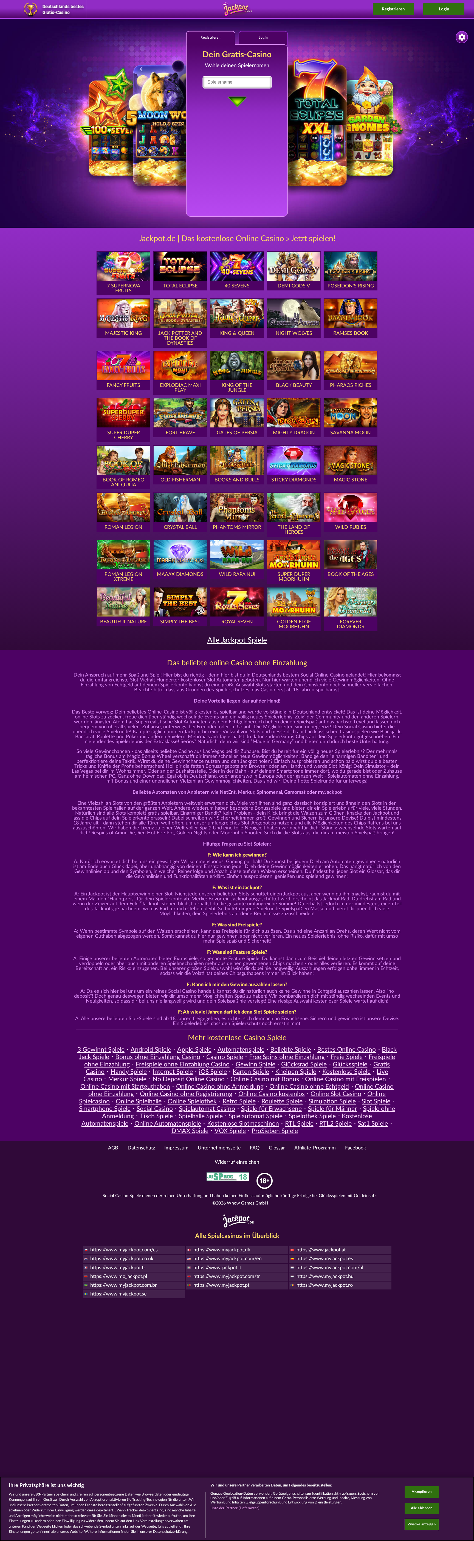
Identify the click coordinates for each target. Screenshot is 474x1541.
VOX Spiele (230, 1131)
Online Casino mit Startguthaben (125, 1087)
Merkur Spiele (127, 1079)
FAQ (254, 1148)
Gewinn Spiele (255, 1064)
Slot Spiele (376, 1101)
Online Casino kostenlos (271, 1094)
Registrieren (393, 9)
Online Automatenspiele (167, 1124)
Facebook (355, 1148)
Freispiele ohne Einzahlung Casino (183, 1064)
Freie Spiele (347, 1057)
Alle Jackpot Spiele (237, 640)
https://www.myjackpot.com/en (227, 1258)
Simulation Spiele (332, 1101)
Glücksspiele (350, 1064)
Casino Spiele (224, 1057)
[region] (237, 1509)
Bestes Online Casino (346, 1050)
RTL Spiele (299, 1124)
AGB (113, 1148)
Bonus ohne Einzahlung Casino (157, 1057)
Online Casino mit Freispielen (345, 1079)
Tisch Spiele (156, 1116)
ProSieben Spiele (275, 1131)
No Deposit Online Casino (189, 1079)
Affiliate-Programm (315, 1148)
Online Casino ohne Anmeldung (220, 1087)
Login (444, 9)
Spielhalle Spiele (201, 1116)
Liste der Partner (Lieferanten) (234, 1508)
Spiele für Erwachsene (271, 1109)
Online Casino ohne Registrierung (186, 1094)
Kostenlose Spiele (346, 1072)
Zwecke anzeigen (422, 1524)
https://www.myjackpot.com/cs (124, 1250)
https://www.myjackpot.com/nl (330, 1267)
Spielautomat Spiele (255, 1116)
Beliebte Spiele (290, 1050)
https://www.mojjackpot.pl (118, 1276)
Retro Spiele (239, 1101)
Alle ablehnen (422, 1508)
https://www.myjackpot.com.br (123, 1285)
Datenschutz (141, 1148)
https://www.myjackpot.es (325, 1258)
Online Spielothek (192, 1101)
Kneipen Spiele (295, 1072)
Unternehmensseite (219, 1148)
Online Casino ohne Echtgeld (309, 1087)
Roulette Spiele (282, 1101)
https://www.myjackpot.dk (221, 1250)
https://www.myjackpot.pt (221, 1285)
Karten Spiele (251, 1072)
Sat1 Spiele (373, 1124)
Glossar (277, 1148)
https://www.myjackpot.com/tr (226, 1276)
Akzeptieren (421, 1492)
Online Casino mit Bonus (264, 1079)
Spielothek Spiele (312, 1116)
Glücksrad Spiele (304, 1064)
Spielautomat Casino (207, 1109)
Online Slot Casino (336, 1094)
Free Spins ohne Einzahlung (287, 1057)
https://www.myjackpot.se (118, 1294)
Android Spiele (151, 1050)
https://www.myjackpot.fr (117, 1267)
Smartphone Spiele (105, 1109)
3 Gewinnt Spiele (101, 1050)
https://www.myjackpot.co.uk (121, 1258)
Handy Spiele (129, 1072)
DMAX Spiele (189, 1131)
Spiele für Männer (332, 1109)
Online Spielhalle (139, 1101)
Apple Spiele (194, 1050)
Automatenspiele (241, 1050)
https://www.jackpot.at (321, 1250)
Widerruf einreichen (237, 1162)
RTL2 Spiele (335, 1124)
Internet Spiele (173, 1072)
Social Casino (155, 1109)
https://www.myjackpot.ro (325, 1285)
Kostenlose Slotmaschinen (243, 1124)
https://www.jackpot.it (217, 1267)
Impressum (176, 1148)
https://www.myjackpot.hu (325, 1276)
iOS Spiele (213, 1072)
